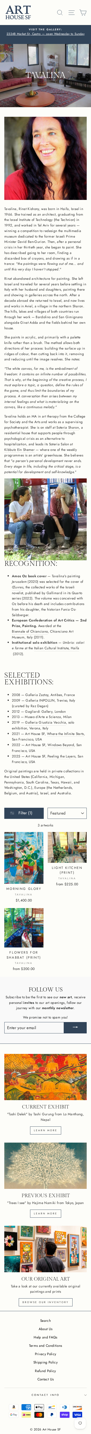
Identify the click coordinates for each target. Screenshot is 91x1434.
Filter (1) (24, 813)
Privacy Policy (45, 1353)
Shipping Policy (45, 1362)
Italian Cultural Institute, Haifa (56, 648)
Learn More (45, 1213)
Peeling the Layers (61, 756)
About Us (46, 1328)
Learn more (45, 1130)
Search (45, 1320)
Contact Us (45, 1379)
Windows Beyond (61, 744)
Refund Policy (45, 1370)
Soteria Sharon (67, 427)
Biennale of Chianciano (30, 631)
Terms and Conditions (45, 1345)
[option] (45, 34)
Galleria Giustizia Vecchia (45, 722)
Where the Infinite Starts (65, 733)
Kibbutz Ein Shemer (19, 449)
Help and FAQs (45, 1337)
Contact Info (45, 1395)
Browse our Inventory (45, 1302)
